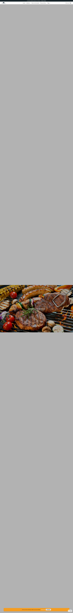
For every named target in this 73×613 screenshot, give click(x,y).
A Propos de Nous (43, 2)
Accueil (24, 2)
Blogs (49, 2)
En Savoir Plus (43, 609)
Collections (28, 2)
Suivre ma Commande (35, 2)
